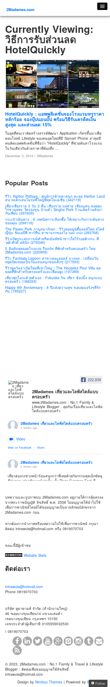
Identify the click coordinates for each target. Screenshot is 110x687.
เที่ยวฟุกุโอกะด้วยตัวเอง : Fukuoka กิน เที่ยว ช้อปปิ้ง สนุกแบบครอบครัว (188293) (53, 279)
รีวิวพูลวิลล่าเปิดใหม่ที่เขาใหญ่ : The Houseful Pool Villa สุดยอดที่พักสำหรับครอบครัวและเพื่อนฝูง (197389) (53, 269)
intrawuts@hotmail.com (24, 586)
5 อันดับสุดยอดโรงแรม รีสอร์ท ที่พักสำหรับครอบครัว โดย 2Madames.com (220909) (50, 250)
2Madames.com (20, 9)
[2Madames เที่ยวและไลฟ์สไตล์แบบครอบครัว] (18, 389)
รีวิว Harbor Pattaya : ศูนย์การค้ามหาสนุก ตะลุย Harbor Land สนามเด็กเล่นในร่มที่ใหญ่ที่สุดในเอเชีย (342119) (55, 198)
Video (20, 438)
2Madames (45, 155)
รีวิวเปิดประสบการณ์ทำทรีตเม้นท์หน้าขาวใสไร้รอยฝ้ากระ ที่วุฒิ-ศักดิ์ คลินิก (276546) (52, 240)
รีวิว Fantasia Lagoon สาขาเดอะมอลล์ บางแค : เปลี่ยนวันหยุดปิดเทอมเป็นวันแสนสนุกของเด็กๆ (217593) (51, 260)
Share (41, 447)
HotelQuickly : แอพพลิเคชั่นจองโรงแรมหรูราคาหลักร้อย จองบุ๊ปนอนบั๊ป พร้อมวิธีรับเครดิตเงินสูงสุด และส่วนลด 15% (54, 119)
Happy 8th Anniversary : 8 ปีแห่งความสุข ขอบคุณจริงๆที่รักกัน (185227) (53, 289)
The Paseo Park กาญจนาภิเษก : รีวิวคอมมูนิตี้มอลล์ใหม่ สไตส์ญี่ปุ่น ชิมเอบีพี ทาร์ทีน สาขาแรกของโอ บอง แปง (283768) (54, 230)
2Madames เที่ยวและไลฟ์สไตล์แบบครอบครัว (56, 423)
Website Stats (35, 555)
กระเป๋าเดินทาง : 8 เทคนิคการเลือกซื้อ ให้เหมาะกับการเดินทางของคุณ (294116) (54, 221)
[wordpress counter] (13, 555)
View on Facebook (19, 447)
